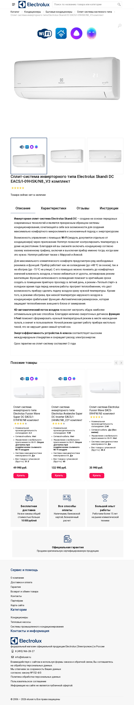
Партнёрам (17, 600)
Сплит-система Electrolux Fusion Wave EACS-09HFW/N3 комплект (104, 410)
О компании (17, 577)
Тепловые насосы (21, 622)
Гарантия (16, 586)
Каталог (15, 11)
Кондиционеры (32, 11)
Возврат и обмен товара (24, 591)
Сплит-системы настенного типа (94, 11)
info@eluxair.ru (23, 657)
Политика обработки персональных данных (35, 676)
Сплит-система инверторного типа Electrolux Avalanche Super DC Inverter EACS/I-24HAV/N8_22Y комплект (66, 413)
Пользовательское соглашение (28, 681)
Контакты (16, 596)
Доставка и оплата (21, 582)
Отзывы (83, 208)
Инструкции (109, 208)
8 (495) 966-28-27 (24, 651)
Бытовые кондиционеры (59, 11)
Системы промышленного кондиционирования (37, 626)
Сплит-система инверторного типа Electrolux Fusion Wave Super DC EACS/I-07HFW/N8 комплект (26, 413)
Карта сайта (17, 605)
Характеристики (53, 208)
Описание (23, 208)
